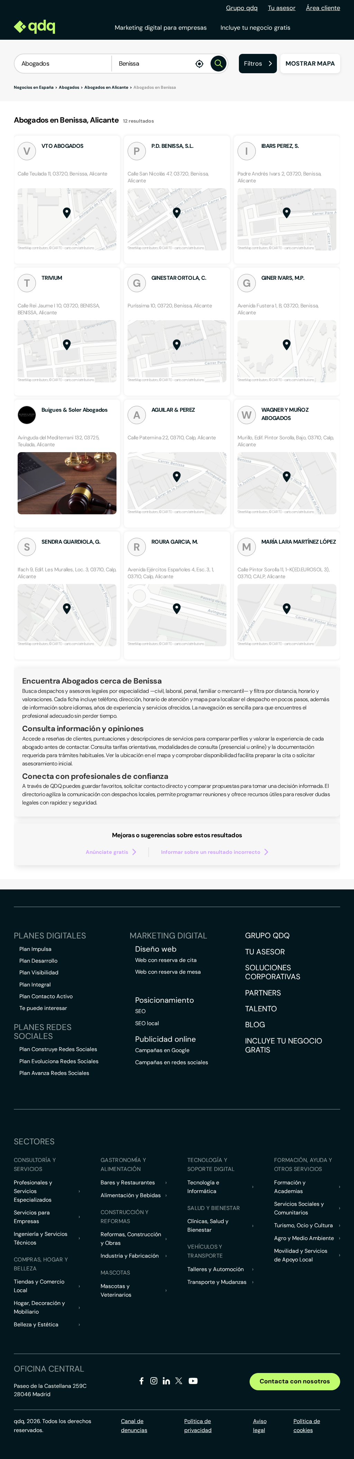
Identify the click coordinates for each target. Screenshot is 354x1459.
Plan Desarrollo (38, 960)
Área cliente (323, 8)
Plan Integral (35, 984)
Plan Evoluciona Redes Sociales (59, 1061)
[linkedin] (166, 1382)
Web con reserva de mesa (168, 971)
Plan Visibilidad (38, 972)
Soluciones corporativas (272, 972)
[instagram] (154, 1382)
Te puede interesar (43, 1008)
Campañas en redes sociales (171, 1062)
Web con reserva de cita (166, 960)
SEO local (147, 1023)
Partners (263, 993)
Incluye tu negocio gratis (255, 27)
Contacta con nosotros (295, 1381)
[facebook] (141, 1382)
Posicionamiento (164, 1000)
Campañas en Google (162, 1050)
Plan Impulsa (35, 949)
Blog (255, 1025)
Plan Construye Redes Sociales (58, 1049)
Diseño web (156, 949)
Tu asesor (282, 8)
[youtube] (193, 1383)
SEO (140, 1011)
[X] (179, 1382)
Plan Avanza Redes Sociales (54, 1073)
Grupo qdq (242, 8)
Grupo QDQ (267, 936)
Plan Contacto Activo (46, 996)
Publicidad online (165, 1039)
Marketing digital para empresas (161, 27)
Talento (261, 1009)
